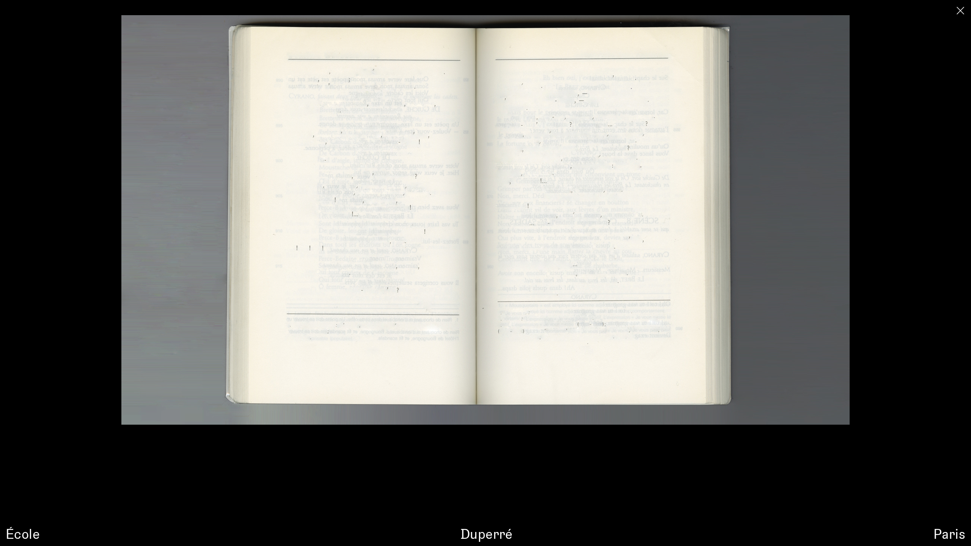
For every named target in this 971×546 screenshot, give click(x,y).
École (23, 533)
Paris (949, 533)
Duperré (486, 533)
